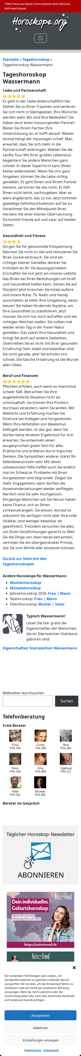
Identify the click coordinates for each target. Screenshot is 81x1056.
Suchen (67, 701)
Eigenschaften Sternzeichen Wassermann (40, 648)
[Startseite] (40, 22)
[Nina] (66, 736)
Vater (60, 604)
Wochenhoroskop (25, 582)
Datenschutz (32, 1050)
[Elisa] (15, 736)
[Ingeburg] (66, 759)
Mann (65, 593)
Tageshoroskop (36, 59)
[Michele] (40, 782)
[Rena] (15, 759)
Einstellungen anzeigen (40, 1040)
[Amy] (41, 759)
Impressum (51, 1050)
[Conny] (41, 736)
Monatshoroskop (25, 588)
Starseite (11, 59)
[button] (74, 967)
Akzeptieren (40, 1015)
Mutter (44, 604)
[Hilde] (15, 782)
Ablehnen (40, 1028)
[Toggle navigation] (40, 38)
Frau (52, 593)
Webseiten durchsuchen (23, 692)
